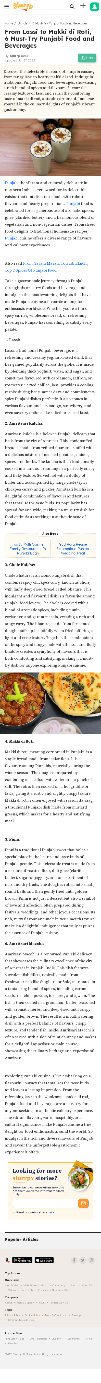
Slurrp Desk (19, 56)
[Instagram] (91, 1260)
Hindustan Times (14, 1338)
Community (58, 1285)
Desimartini (73, 1338)
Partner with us (59, 1302)
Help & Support (25, 1302)
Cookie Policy (32, 1315)
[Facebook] (74, 1260)
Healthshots (15, 1343)
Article (22, 23)
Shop (73, 1285)
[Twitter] (83, 1260)
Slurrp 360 (86, 1285)
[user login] (94, 6)
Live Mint (57, 1338)
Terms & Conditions (55, 1315)
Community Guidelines (21, 1320)
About (8, 1302)
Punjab (11, 182)
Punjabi (73, 203)
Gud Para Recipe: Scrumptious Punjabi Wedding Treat (73, 548)
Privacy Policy (12, 1315)
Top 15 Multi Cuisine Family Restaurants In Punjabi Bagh (28, 548)
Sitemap (76, 1315)
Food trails (27, 1290)
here (50, 1212)
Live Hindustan (38, 1338)
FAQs (42, 1302)
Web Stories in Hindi (35, 1285)
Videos (12, 1290)
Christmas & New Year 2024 (53, 1290)
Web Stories (11, 1285)
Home (9, 23)
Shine (88, 1338)
